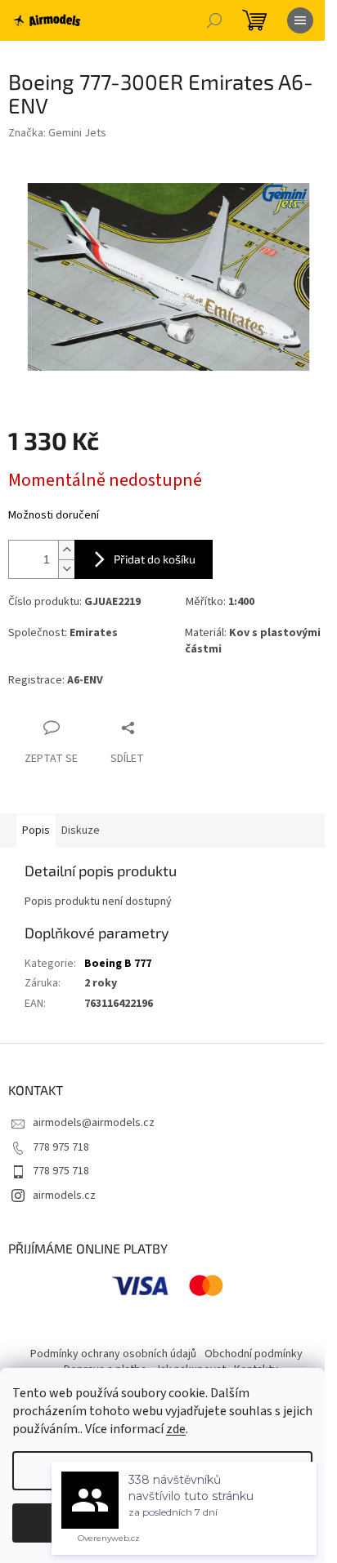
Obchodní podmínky (253, 1354)
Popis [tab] (36, 830)
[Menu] (300, 20)
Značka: (57, 133)
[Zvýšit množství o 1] (66, 550)
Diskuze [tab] (80, 830)
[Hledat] (214, 20)
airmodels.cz (64, 1195)
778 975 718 (61, 1147)
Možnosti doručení (53, 515)
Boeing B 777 (117, 963)
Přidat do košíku (154, 559)
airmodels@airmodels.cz (94, 1123)
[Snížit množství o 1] (66, 568)
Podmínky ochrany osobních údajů (113, 1354)
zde (176, 1429)
